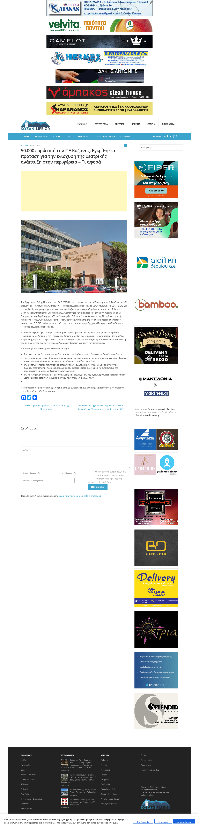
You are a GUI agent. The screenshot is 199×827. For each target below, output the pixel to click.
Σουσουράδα (101, 124)
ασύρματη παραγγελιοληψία (159, 409)
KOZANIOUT (82, 124)
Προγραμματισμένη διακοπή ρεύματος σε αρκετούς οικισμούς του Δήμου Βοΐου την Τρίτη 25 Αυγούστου (79, 778)
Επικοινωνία (168, 124)
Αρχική (26, 136)
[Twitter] (169, 136)
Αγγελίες (119, 124)
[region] (99, 820)
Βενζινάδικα (106, 784)
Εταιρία (151, 124)
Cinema (104, 765)
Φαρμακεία (105, 769)
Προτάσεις (56, 136)
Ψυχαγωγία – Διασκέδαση (32, 798)
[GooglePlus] (173, 136)
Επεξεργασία (143, 822)
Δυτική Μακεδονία (28, 779)
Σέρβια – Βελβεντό (28, 774)
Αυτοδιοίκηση (26, 794)
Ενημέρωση (40, 136)
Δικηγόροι (105, 779)
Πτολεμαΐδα (26, 765)
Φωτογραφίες (26, 808)
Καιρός (69, 136)
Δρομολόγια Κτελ (108, 789)
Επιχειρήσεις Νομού (109, 803)
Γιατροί (104, 774)
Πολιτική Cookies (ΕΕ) (150, 769)
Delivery (104, 760)
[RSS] (176, 136)
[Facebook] (167, 136)
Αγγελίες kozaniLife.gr (110, 798)
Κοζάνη (25, 146)
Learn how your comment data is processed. (80, 496)
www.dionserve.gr (151, 415)
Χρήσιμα (136, 124)
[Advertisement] (74, 191)
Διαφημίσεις (146, 765)
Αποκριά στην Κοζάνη (103, 136)
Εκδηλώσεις (83, 136)
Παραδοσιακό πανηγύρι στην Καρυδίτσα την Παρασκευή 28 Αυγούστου (82, 802)
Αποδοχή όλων (184, 822)
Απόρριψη (163, 822)
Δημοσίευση (98, 486)
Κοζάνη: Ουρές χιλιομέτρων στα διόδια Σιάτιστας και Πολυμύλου (83, 791)
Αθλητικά (25, 784)
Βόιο (23, 769)
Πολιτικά (24, 789)
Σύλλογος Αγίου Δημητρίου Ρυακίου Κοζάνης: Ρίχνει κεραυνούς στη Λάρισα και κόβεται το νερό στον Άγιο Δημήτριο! (77, 763)
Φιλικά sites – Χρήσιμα (110, 794)
